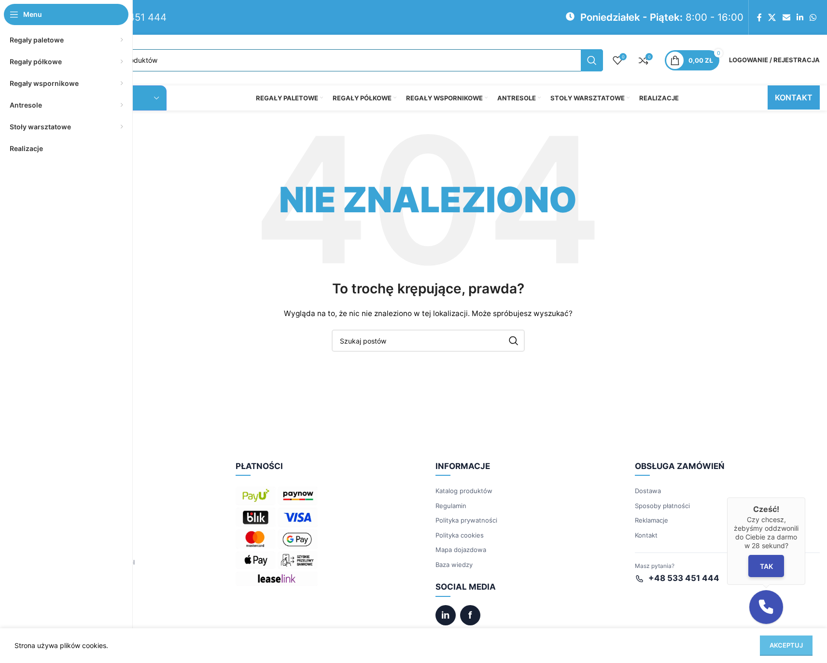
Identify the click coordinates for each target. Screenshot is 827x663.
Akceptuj (786, 645)
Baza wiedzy (454, 564)
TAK (765, 566)
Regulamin (450, 506)
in (445, 615)
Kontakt (646, 535)
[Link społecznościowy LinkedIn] (799, 17)
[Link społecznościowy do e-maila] (786, 17)
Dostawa (648, 491)
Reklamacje (651, 520)
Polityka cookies (459, 535)
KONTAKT (794, 97)
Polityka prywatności (466, 520)
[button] (766, 607)
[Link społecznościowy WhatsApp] (813, 17)
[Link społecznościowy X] (772, 17)
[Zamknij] (805, 497)
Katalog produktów (463, 491)
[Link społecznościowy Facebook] (759, 17)
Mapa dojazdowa (460, 549)
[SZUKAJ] (592, 60)
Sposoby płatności (662, 506)
